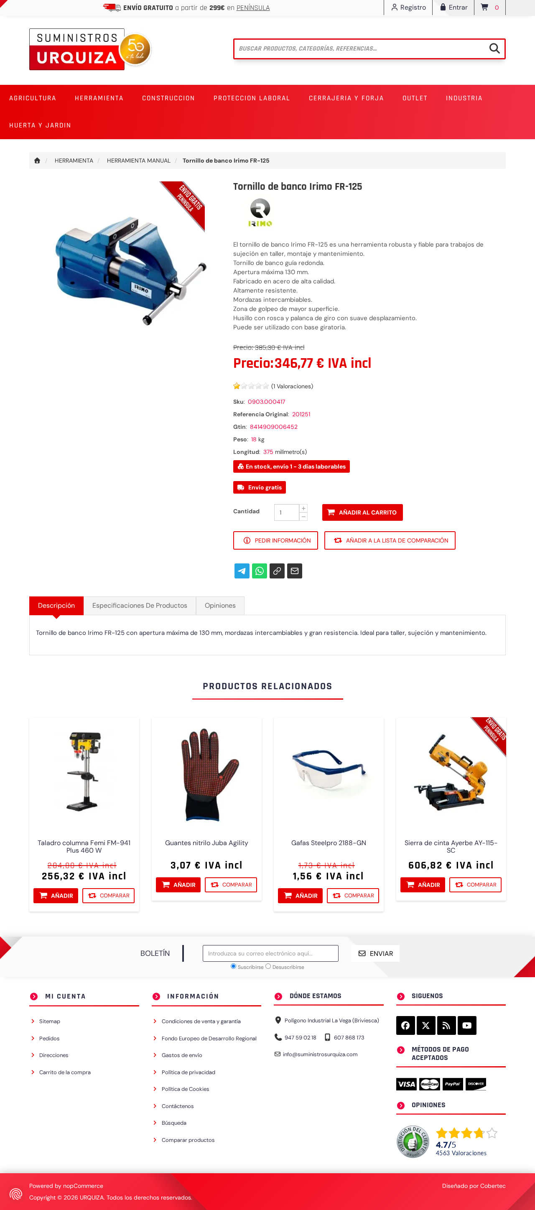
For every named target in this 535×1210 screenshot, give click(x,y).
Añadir (62, 895)
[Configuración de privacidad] (15, 1194)
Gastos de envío (182, 1055)
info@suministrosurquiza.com (320, 1054)
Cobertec (493, 1186)
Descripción (56, 605)
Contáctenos (178, 1106)
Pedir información (283, 540)
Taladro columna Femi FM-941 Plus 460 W (84, 846)
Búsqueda (174, 1122)
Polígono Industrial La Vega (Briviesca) (332, 1020)
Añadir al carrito (368, 512)
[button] (33, 98)
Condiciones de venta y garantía (201, 1021)
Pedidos (49, 1038)
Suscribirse (251, 967)
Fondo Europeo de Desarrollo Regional (209, 1038)
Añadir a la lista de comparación (397, 540)
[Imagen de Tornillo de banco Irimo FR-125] (125, 276)
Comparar (115, 895)
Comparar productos (188, 1140)
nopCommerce (83, 1186)
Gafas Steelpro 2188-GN (328, 842)
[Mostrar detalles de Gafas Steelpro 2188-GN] (329, 772)
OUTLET (415, 98)
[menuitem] (33, 98)
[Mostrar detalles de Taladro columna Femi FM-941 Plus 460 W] (84, 772)
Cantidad (246, 511)
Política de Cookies (185, 1089)
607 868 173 (349, 1037)
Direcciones (54, 1055)
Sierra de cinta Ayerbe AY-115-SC (450, 846)
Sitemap (49, 1021)
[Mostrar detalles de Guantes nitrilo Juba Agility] (207, 772)
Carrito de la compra (65, 1072)
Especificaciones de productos (139, 605)
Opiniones (220, 605)
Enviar (381, 953)
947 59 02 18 (300, 1037)
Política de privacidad (188, 1072)
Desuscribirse (288, 967)
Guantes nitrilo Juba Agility (206, 842)
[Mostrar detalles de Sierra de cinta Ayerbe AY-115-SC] (451, 772)
